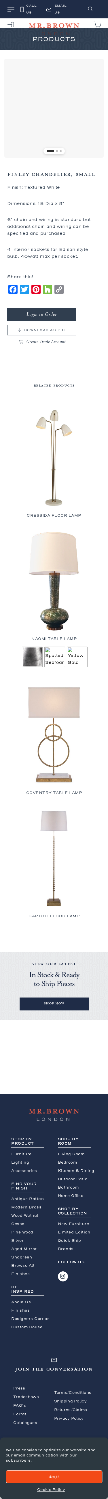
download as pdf (45, 330)
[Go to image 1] (50, 151)
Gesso (17, 1224)
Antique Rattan (27, 1199)
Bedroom (67, 1162)
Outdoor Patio (73, 1179)
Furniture (21, 1154)
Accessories (24, 1171)
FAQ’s (19, 1405)
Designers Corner (30, 1319)
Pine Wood (22, 1232)
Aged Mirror (24, 1249)
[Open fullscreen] (96, 150)
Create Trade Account (46, 342)
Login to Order (41, 314)
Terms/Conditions (73, 1392)
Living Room (71, 1154)
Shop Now (54, 1003)
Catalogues (25, 1423)
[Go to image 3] (61, 151)
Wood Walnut (25, 1215)
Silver (17, 1240)
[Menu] (10, 9)
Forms (19, 1414)
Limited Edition (74, 1232)
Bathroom (68, 1187)
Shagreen (21, 1257)
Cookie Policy (51, 1490)
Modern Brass (26, 1207)
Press (19, 1388)
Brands (66, 1249)
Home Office (71, 1196)
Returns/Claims (70, 1410)
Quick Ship (69, 1240)
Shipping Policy (70, 1401)
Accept (54, 1477)
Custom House (26, 1327)
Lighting (20, 1162)
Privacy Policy (69, 1418)
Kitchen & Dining (76, 1171)
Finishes (20, 1310)
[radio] (32, 657)
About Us (21, 1302)
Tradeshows (26, 1397)
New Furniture (73, 1224)
